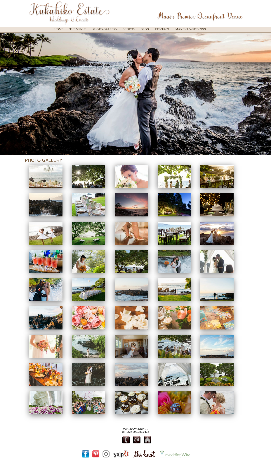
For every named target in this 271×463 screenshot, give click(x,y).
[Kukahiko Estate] (46, 189)
